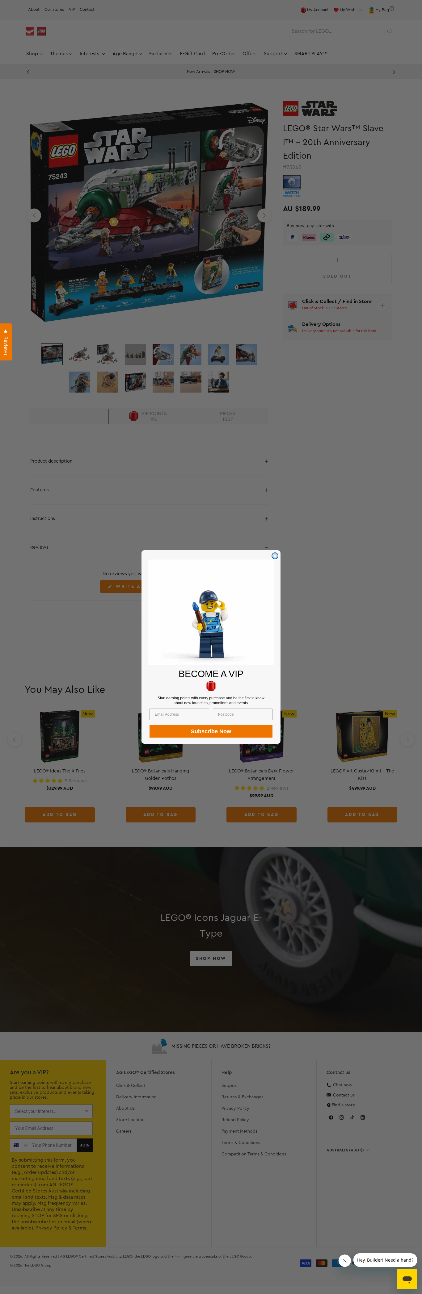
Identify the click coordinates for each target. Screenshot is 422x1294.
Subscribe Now (211, 731)
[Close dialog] (275, 556)
